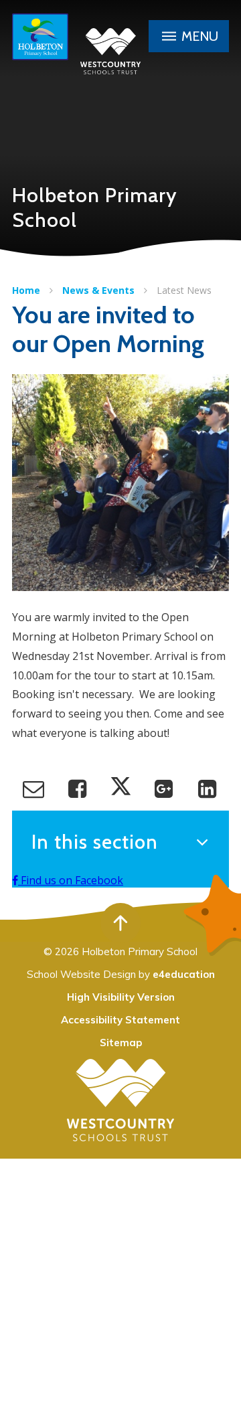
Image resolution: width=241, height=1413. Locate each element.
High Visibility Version (121, 997)
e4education (184, 974)
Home (26, 290)
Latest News (184, 290)
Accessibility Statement (120, 1019)
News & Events (98, 290)
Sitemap (121, 1042)
